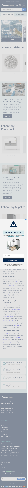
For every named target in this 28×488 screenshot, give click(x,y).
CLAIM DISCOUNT (13, 260)
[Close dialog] (26, 220)
